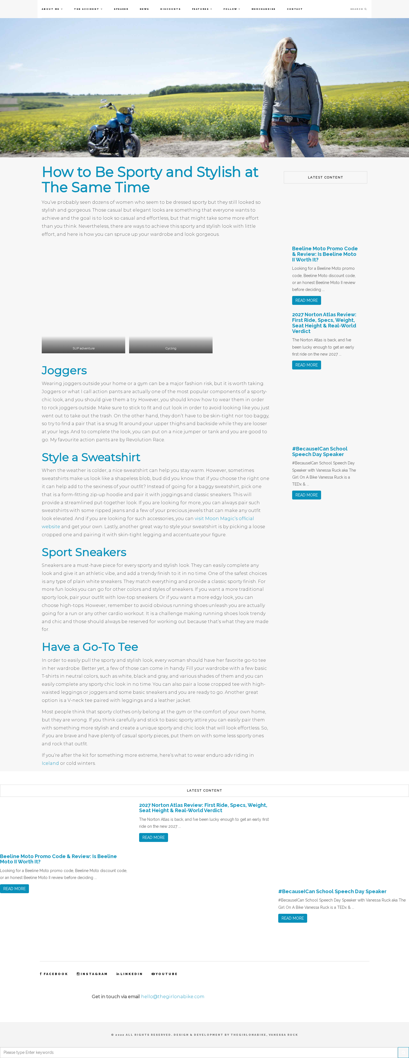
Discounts (170, 9)
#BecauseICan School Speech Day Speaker (320, 451)
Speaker (121, 9)
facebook (56, 974)
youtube (167, 974)
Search (357, 9)
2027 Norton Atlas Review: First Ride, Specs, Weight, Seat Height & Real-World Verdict (324, 323)
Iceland (51, 763)
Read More (306, 300)
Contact (295, 9)
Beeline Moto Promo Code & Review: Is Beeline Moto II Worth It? (325, 254)
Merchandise (264, 9)
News (144, 9)
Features (200, 9)
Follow (230, 9)
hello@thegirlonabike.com (172, 996)
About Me (51, 9)
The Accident (86, 9)
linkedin (131, 974)
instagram (94, 974)
